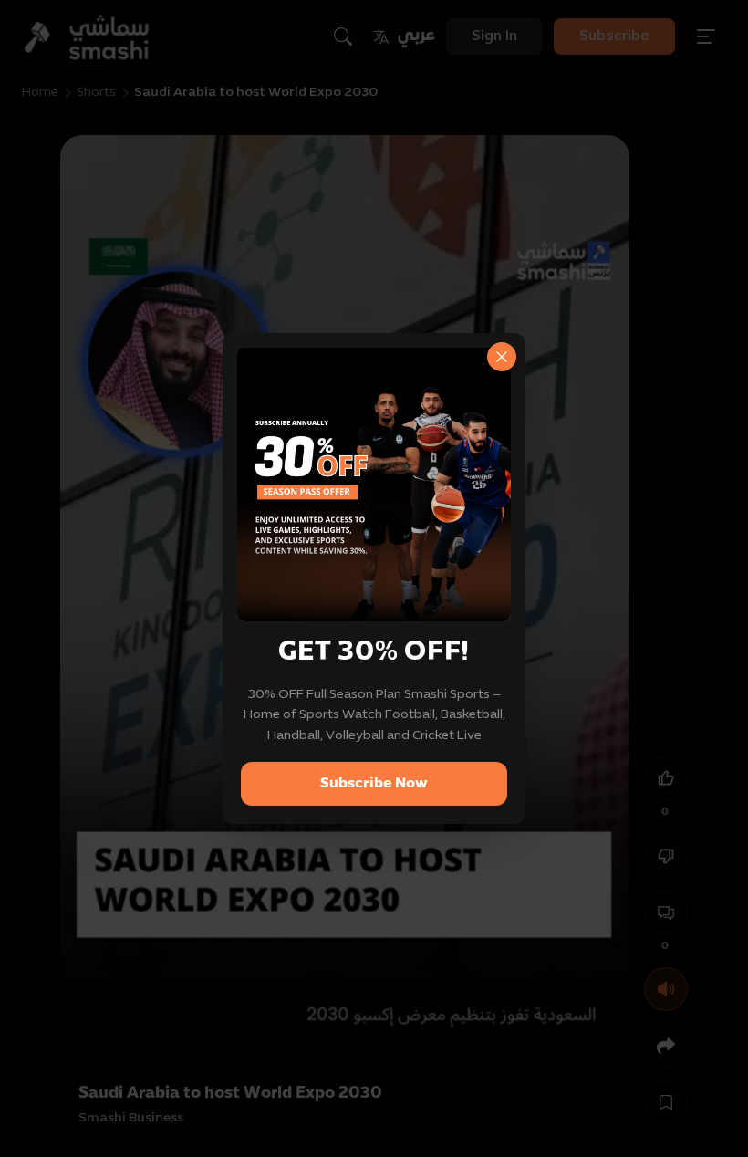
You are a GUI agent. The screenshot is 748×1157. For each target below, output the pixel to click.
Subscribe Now (374, 784)
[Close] (501, 356)
